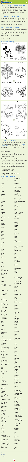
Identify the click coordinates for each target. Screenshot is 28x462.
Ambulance (16, 428)
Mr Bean (2, 409)
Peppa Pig (16, 402)
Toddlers (16, 372)
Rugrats (2, 420)
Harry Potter (3, 392)
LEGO (2, 269)
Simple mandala (17, 281)
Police (2, 278)
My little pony (3, 410)
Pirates (2, 276)
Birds (2, 187)
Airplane (16, 426)
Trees (15, 243)
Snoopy (16, 412)
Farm (15, 293)
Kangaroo (3, 228)
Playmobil (16, 306)
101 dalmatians (4, 299)
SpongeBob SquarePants (6, 431)
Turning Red (3, 352)
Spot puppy (16, 413)
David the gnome (4, 385)
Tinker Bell (3, 350)
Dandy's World (17, 191)
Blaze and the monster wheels (7, 265)
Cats (2, 195)
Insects (2, 227)
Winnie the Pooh (4, 354)
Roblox (15, 209)
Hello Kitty (16, 394)
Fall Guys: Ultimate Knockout (20, 192)
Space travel (3, 284)
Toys (15, 316)
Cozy (15, 253)
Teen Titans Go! (4, 435)
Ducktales (3, 388)
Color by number (4, 360)
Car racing (16, 328)
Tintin (2, 295)
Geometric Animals (5, 217)
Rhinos (2, 242)
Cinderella (3, 311)
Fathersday (16, 352)
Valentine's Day (17, 367)
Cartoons (3, 289)
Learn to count (4, 364)
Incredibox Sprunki (18, 199)
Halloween (16, 354)
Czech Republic (17, 223)
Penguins (3, 239)
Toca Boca (16, 216)
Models (15, 267)
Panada (2, 236)
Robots (2, 282)
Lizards (2, 231)
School (15, 309)
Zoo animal (3, 258)
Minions (2, 407)
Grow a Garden (17, 198)
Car (15, 433)
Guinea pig (3, 221)
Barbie (10, 37)
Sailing (15, 334)
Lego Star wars (4, 273)
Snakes (2, 247)
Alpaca (2, 183)
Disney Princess (4, 315)
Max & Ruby (16, 395)
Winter (15, 370)
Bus (15, 432)
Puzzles (2, 370)
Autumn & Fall (17, 345)
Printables (16, 318)
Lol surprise (16, 262)
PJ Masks (3, 417)
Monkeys (3, 232)
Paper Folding (17, 319)
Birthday (16, 347)
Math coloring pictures (5, 365)
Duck (2, 210)
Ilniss (15, 297)
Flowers (16, 227)
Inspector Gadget (4, 395)
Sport (15, 324)
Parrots (2, 238)
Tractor (15, 444)
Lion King (3, 329)
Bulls (2, 188)
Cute (15, 387)
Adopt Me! (16, 183)
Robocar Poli (3, 281)
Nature (15, 236)
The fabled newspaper (19, 417)
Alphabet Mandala (18, 277)
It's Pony (2, 396)
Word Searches (4, 371)
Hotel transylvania (4, 394)
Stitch (2, 433)
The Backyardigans (18, 416)
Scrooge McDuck (4, 340)
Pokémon (16, 205)
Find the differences (5, 363)
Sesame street (17, 406)
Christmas (16, 350)
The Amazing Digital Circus (6, 179)
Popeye (2, 291)
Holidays (16, 355)
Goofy (2, 321)
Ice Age (2, 325)
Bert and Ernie (17, 376)
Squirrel (2, 249)
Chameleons (3, 197)
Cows (2, 199)
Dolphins (2, 206)
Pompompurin (17, 404)
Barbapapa (16, 375)
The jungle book (4, 346)
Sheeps (2, 245)
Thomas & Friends (18, 420)
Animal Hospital (17, 187)
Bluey (2, 378)
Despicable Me (4, 387)
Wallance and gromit (5, 448)
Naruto (2, 274)
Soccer (15, 335)
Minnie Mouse (4, 332)
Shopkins (16, 273)
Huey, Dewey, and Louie (6, 324)
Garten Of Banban (18, 195)
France (15, 229)
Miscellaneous (17, 283)
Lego (6, 37)
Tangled (2, 344)
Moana (2, 333)
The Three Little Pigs (5, 443)
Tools (2, 287)
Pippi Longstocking (5, 415)
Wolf (2, 257)
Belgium (16, 221)
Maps (15, 234)
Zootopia (3, 355)
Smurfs (2, 428)
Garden (16, 295)
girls (8, 23)
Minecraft (16, 203)
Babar (2, 377)
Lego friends (17, 261)
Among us (16, 184)
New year (16, 359)
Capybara (3, 194)
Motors (15, 441)
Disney (2, 297)
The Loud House (4, 440)
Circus (15, 290)
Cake (15, 251)
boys (3, 23)
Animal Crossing (17, 186)
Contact (2, 456)
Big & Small (16, 378)
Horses (2, 225)
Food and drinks (17, 294)
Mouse (2, 234)
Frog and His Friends (18, 391)
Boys (2, 260)
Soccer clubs (17, 336)
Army (2, 262)
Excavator (16, 435)
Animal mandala (17, 278)
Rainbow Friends (17, 208)
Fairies (15, 256)
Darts (15, 330)
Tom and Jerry (4, 447)
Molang (16, 400)
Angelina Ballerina (18, 374)
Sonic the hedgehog (18, 212)
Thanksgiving (17, 366)
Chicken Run (3, 383)
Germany (16, 230)
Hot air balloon (17, 439)
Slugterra (3, 426)
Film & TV (3, 373)
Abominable (3, 374)
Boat (15, 430)
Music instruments (18, 302)
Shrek (2, 422)
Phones (16, 305)
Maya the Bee (4, 406)
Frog (2, 216)
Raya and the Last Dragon (6, 339)
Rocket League (17, 210)
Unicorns (3, 254)
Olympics (16, 360)
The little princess (18, 419)
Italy (15, 232)
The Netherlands (17, 241)
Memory (2, 368)
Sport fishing (17, 338)
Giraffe (2, 219)
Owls (2, 235)
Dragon (2, 209)
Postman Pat (17, 405)
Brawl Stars (16, 190)
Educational (3, 357)
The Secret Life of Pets (5, 442)
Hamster (2, 223)
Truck (15, 448)
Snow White (3, 341)
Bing (15, 379)
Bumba (15, 384)
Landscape (16, 233)
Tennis (15, 341)
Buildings (16, 286)
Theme (15, 343)
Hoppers (2, 322)
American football (18, 326)
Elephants (3, 212)
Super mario (17, 214)
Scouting (16, 310)
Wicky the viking (17, 178)
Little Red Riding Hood (5, 400)
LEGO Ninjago (4, 271)
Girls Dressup (17, 257)
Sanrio (15, 272)
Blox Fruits (16, 188)
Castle (15, 287)
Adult (2, 178)
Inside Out (3, 326)
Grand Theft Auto (18, 197)
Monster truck (17, 440)
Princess (16, 269)
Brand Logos (17, 284)
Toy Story (3, 351)
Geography (16, 218)
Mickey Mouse (4, 330)
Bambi (2, 306)
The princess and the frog (6, 348)
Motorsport (16, 332)
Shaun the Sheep (18, 409)
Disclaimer (3, 454)
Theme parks (17, 315)
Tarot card (16, 312)
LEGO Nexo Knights (5, 270)
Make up (16, 264)
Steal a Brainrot (17, 213)
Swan (2, 250)
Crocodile (3, 201)
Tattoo (15, 313)
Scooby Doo (3, 421)
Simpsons (3, 424)
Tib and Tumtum (17, 422)
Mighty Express (17, 398)
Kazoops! (3, 398)
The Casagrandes (4, 439)
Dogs (2, 205)
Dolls (15, 254)
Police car (16, 443)
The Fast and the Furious (6, 285)
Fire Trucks (16, 436)
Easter (15, 351)
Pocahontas (3, 337)
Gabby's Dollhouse (18, 393)
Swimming (16, 339)
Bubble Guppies (4, 381)
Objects (16, 401)
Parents (2, 452)
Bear (2, 186)
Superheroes (3, 294)
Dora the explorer (18, 389)
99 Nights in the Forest (19, 182)
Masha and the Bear (5, 405)
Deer (2, 202)
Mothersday (16, 358)
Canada (16, 222)
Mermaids (16, 265)
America (16, 219)
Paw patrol (3, 414)
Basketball (16, 327)
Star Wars (3, 432)
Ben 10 (2, 263)
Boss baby (3, 380)
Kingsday (16, 356)
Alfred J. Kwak (4, 376)
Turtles (2, 253)
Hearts (15, 258)
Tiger (2, 252)
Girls (15, 245)
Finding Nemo (4, 318)
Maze (2, 367)
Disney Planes (4, 314)
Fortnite (16, 194)
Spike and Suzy (4, 293)
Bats (2, 184)
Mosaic (15, 301)
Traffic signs (16, 446)
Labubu (16, 260)
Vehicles (16, 425)
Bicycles (16, 429)
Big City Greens (4, 307)
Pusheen (16, 271)
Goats (2, 220)
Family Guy (3, 389)
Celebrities (16, 288)
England (16, 225)
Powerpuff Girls (17, 268)
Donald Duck (3, 317)
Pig (1, 241)
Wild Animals (3, 256)
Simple (15, 411)
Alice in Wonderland (5, 304)
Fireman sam (17, 390)
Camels (2, 192)
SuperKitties (3, 343)
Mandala (16, 275)
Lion (2, 230)
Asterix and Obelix (4, 290)
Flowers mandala (18, 280)
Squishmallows (17, 415)
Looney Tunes (4, 402)
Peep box (16, 322)
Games (16, 180)
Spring (15, 362)
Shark (2, 243)
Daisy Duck (3, 313)
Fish (2, 213)
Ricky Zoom (3, 280)
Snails (2, 246)
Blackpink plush (17, 250)
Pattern (15, 304)
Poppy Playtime (17, 206)
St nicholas (16, 363)
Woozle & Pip (17, 423)
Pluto (2, 336)
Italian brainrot (4, 267)
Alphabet (3, 359)
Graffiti (2, 266)
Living (15, 299)
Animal (2, 182)
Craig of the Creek (4, 384)
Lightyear (3, 328)
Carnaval (16, 348)
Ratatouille (3, 418)
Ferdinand (3, 391)
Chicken (2, 198)
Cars (2, 308)
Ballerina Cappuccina (18, 246)
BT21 (15, 383)
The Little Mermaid (5, 347)
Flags (15, 226)
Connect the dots (4, 361)
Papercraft (16, 321)
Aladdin (2, 303)
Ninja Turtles (3, 411)
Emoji (15, 291)
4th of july (16, 344)
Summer (16, 365)
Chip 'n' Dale (3, 310)
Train (15, 447)
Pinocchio (3, 335)
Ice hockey (16, 331)
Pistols (2, 277)
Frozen (2, 319)
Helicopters (16, 437)
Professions (16, 308)
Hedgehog (3, 224)
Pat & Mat (3, 413)
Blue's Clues (17, 380)
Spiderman (3, 429)
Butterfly (2, 191)
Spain (15, 240)
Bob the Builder (17, 382)
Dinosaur (3, 203)
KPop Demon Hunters (5, 399)
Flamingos (3, 214)
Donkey (2, 208)
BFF (15, 249)
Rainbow (16, 238)
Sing (2, 425)
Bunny (2, 190)
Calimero (16, 386)
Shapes (16, 408)
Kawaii (15, 298)
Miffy (15, 397)
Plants (15, 237)
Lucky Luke (3, 403)
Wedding (16, 369)
